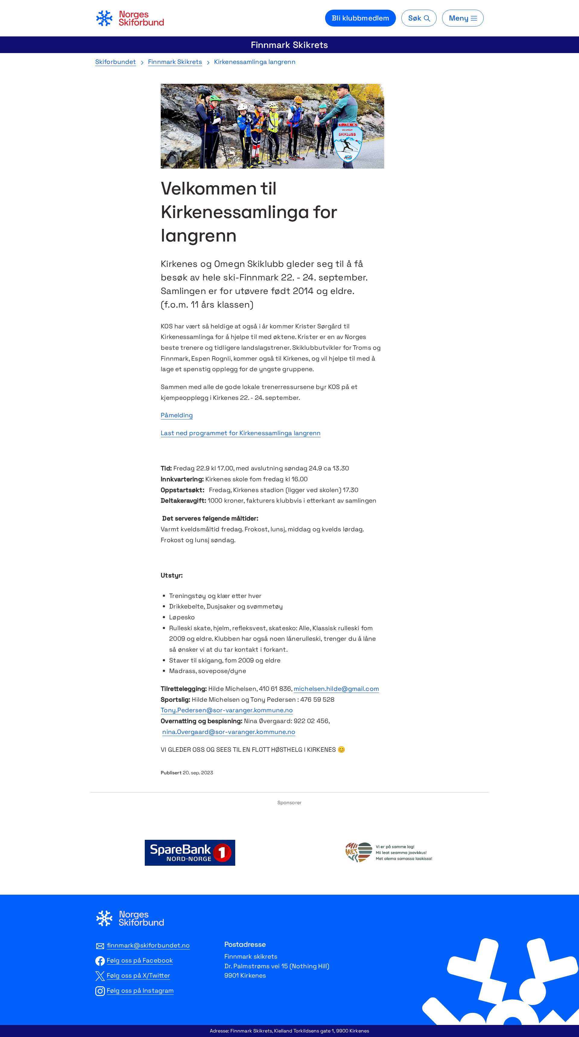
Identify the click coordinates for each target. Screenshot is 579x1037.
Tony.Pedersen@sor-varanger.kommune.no (227, 710)
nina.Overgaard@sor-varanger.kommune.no (228, 732)
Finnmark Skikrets (289, 45)
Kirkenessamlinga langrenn (255, 62)
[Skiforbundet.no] (129, 18)
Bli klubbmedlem (360, 18)
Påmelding (177, 415)
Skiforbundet (115, 62)
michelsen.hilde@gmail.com (336, 688)
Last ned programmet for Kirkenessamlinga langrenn (241, 433)
